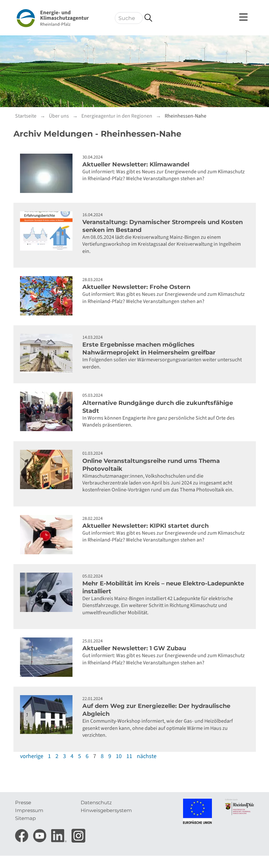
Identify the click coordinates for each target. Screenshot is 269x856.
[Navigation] (244, 17)
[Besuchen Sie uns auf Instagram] (78, 833)
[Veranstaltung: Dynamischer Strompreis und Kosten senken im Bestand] (48, 231)
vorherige (31, 756)
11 (129, 756)
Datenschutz (96, 802)
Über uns (59, 116)
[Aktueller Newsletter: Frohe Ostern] (48, 295)
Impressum (29, 810)
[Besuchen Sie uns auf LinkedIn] (59, 833)
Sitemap (25, 818)
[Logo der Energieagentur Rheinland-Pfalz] (53, 18)
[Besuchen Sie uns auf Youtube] (40, 833)
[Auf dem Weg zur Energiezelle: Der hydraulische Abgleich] (48, 714)
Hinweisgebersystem (106, 810)
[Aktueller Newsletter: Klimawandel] (48, 173)
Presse (23, 802)
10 (119, 756)
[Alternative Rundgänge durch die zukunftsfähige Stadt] (48, 411)
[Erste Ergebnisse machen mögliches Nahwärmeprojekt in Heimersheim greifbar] (48, 353)
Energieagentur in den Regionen (116, 116)
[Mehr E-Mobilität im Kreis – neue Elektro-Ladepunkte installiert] (48, 592)
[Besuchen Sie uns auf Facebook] (22, 833)
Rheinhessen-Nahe (185, 116)
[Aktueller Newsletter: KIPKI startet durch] (48, 534)
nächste (146, 756)
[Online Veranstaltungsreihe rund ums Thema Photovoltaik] (48, 469)
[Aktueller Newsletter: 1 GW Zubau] (48, 657)
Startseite (25, 116)
